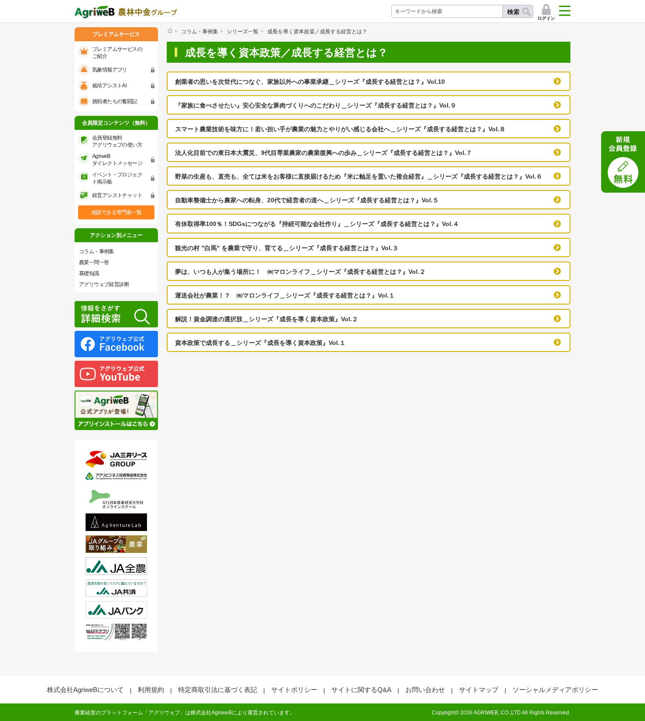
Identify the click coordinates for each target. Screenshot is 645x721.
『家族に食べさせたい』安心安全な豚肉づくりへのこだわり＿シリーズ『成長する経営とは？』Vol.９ (315, 105)
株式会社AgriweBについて (85, 689)
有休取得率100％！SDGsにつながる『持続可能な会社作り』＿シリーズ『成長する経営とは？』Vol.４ (317, 223)
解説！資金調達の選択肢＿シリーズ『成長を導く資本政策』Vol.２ (266, 319)
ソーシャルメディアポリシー (555, 689)
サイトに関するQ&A (361, 689)
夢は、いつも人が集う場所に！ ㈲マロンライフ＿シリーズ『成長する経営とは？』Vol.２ (300, 271)
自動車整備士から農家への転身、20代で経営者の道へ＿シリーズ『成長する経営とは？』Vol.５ (307, 200)
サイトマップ (478, 689)
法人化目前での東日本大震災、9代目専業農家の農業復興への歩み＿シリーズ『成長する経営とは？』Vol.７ (323, 152)
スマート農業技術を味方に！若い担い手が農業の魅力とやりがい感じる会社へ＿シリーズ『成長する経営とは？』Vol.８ (340, 129)
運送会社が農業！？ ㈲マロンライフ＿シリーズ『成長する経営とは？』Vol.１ (285, 295)
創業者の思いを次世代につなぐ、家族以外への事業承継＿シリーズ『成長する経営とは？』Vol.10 (310, 81)
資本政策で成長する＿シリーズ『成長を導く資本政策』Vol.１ (260, 342)
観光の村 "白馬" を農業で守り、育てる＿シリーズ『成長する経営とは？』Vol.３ (286, 247)
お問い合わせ (425, 689)
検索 (513, 11)
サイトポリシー (294, 689)
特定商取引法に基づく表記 (217, 689)
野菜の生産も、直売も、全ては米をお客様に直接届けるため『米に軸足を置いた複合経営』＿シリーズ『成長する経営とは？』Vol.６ (358, 176)
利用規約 (151, 689)
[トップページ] (169, 31)
